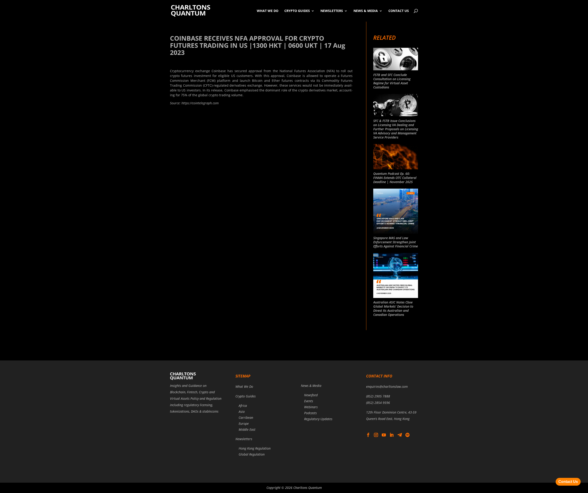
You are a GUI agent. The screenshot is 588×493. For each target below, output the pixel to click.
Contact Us (398, 10)
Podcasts (310, 413)
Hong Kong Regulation (255, 448)
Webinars (311, 407)
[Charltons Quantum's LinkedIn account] (392, 435)
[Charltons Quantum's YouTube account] (384, 435)
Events (308, 401)
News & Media (365, 10)
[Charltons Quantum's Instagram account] (376, 435)
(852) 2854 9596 (378, 402)
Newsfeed (311, 395)
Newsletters (331, 10)
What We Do (267, 10)
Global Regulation (252, 454)
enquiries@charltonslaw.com (387, 386)
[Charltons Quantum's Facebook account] (368, 435)
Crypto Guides (297, 10)
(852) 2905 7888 (378, 396)
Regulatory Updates (318, 419)
